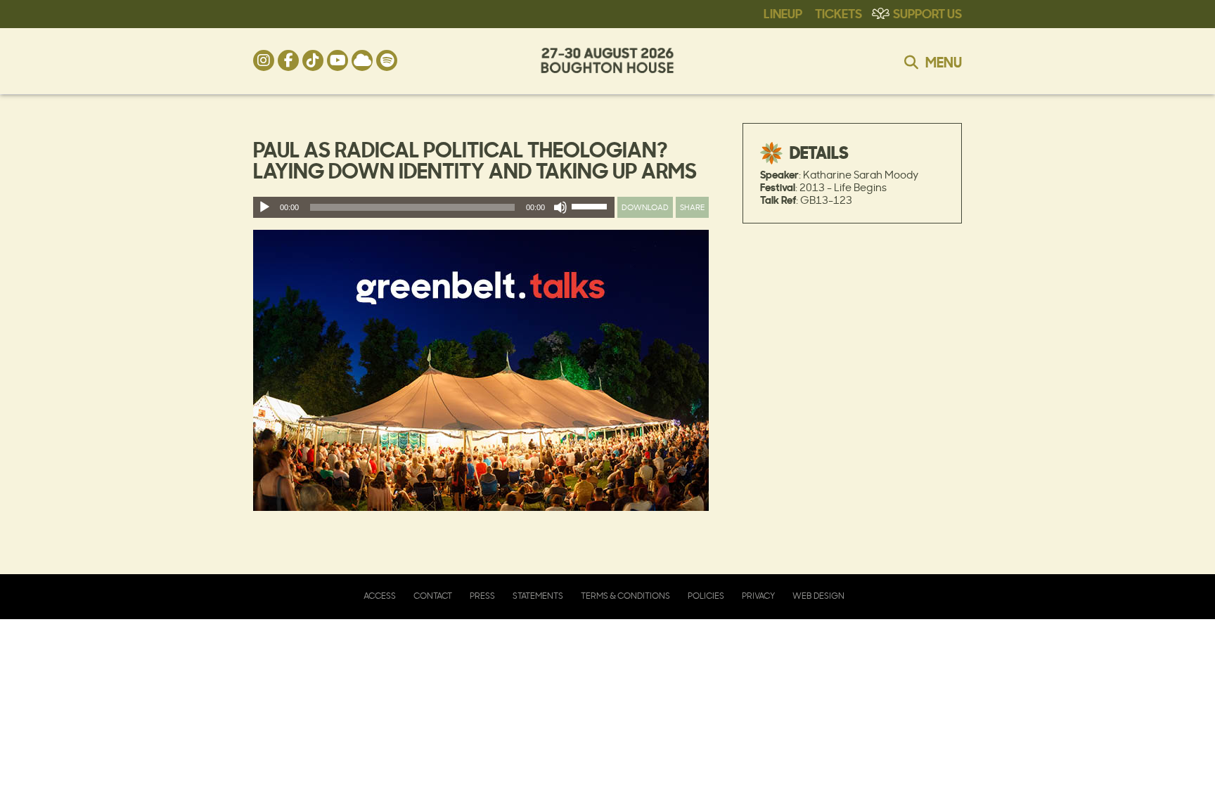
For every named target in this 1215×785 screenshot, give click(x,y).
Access (380, 596)
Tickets (838, 13)
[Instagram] (263, 60)
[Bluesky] (362, 60)
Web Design (818, 596)
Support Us (927, 13)
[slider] (591, 209)
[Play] (264, 207)
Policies (706, 596)
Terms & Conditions (625, 596)
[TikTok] (312, 60)
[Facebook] (288, 60)
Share (692, 207)
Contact (432, 596)
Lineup (783, 13)
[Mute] (560, 207)
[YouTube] (337, 60)
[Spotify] (386, 60)
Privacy (758, 596)
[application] (434, 207)
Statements (538, 596)
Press (482, 596)
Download (645, 207)
